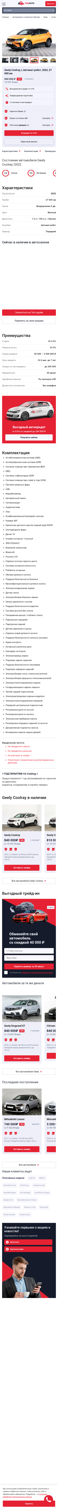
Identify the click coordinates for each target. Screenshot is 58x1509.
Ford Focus (24, 1185)
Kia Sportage (25, 1193)
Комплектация (31, 151)
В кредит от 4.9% (29, 133)
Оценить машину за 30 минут (29, 966)
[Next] (52, 37)
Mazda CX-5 (8, 1200)
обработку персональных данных (37, 972)
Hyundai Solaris (10, 1193)
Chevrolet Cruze (10, 1185)
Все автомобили (27, 1165)
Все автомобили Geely (27, 1071)
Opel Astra (44, 1207)
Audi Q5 (32, 1178)
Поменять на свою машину (29, 320)
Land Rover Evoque (42, 1193)
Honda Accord (38, 1185)
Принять (29, 1504)
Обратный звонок (29, 142)
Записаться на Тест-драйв (29, 312)
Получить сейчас (29, 437)
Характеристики (10, 151)
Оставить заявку (22, 867)
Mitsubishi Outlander (12, 1207)
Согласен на (31, 973)
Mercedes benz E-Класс (27, 1200)
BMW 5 (42, 1178)
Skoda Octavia (9, 1214)
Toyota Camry (24, 1214)
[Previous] (6, 37)
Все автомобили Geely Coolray (27, 881)
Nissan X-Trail (29, 1207)
